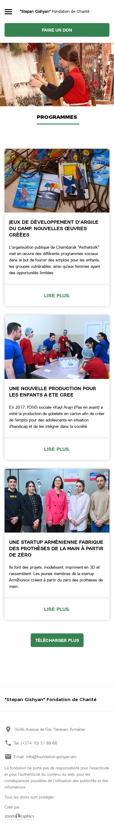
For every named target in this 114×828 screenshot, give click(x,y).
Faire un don (57, 29)
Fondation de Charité (54, 11)
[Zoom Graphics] (57, 817)
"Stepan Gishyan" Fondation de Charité (50, 699)
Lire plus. (57, 295)
